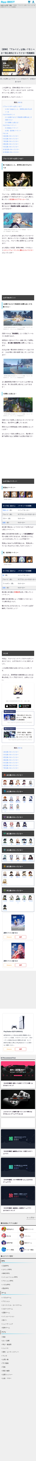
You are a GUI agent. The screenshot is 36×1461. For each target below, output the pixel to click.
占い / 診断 (6, 1340)
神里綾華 (24, 860)
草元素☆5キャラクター (11, 152)
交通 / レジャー (7, 1374)
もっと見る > (31, 1217)
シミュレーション (8, 1316)
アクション (6, 1301)
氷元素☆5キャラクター (11, 147)
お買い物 (5, 1359)
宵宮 (18, 785)
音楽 (3, 1337)
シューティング (7, 1324)
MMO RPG (6, 1273)
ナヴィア (24, 876)
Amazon (9, 937)
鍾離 (4, 522)
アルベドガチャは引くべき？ (12, 106)
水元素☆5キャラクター (11, 139)
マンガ (4, 1356)
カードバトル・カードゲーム (12, 1305)
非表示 (20, 102)
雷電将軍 (5, 827)
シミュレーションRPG (10, 1277)
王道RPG (5, 1266)
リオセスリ (31, 860)
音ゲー (4, 1320)
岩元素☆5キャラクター (11, 149)
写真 (3, 1367)
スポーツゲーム (7, 1309)
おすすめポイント (9, 114)
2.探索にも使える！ (12, 122)
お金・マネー (6, 1378)
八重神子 (12, 827)
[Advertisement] (18, 27)
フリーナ (31, 801)
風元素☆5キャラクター (11, 144)
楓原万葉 (18, 844)
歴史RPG (5, 1288)
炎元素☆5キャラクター (11, 136)
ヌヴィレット (5, 810)
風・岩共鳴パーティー (13, 130)
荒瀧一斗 (5, 510)
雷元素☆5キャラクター (11, 141)
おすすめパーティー (9, 125)
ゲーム (4, 1293)
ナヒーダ (11, 900)
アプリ (4, 1332)
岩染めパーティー (11, 128)
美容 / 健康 (6, 1371)
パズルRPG (6, 1284)
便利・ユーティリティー (10, 1352)
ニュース (5, 1348)
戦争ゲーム (6, 1327)
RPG (3, 1261)
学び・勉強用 (6, 1344)
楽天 (20, 937)
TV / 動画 (5, 1363)
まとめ (5, 133)
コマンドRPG (7, 1269)
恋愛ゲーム (6, 1312)
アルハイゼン (18, 901)
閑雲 (31, 844)
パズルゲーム (6, 1297)
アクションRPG (7, 1281)
